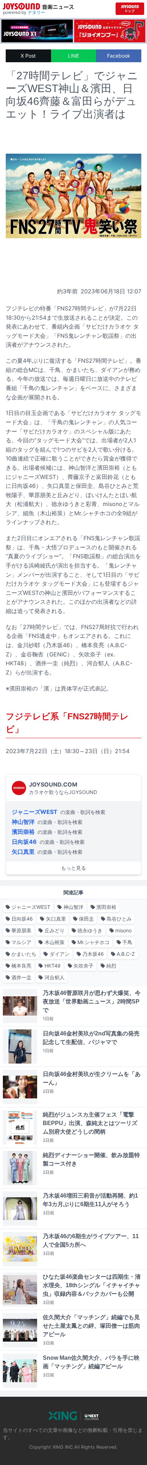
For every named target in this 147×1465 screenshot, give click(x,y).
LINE (73, 56)
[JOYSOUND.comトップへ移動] (130, 8)
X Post (28, 56)
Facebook (118, 56)
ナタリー (36, 12)
